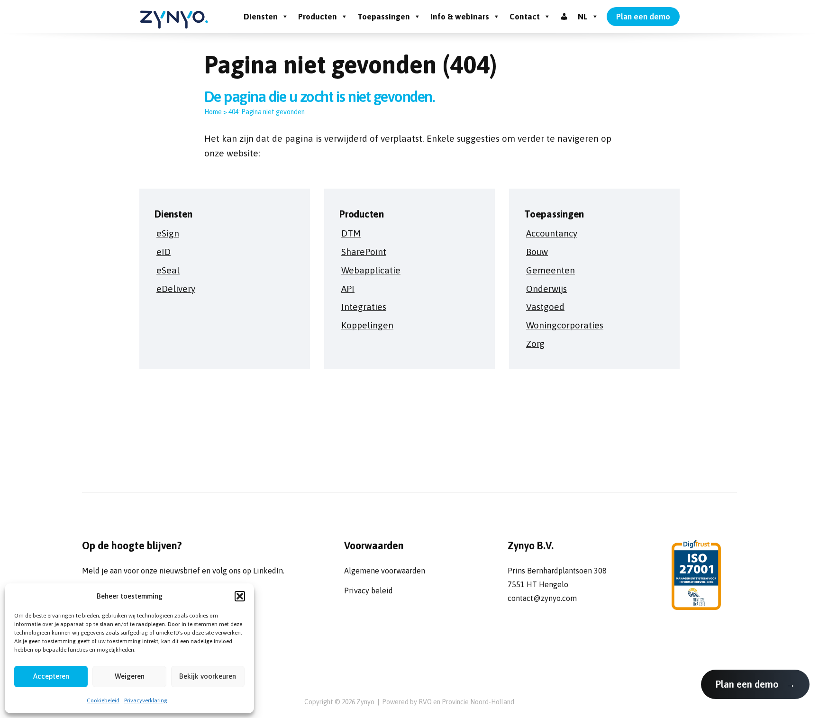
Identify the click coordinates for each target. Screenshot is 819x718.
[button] (240, 596)
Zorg (535, 343)
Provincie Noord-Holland (478, 702)
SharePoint (363, 251)
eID (163, 251)
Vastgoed (545, 306)
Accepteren (51, 676)
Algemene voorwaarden (384, 570)
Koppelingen (367, 325)
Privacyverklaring (145, 700)
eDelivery (175, 288)
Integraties (363, 306)
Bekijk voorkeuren (207, 676)
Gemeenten (550, 270)
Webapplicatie (370, 270)
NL (583, 16)
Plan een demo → (755, 684)
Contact (525, 16)
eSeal (168, 270)
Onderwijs (546, 288)
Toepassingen (383, 16)
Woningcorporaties (564, 325)
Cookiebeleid (103, 700)
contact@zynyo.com (542, 598)
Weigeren (130, 676)
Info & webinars (459, 16)
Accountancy (551, 233)
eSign (167, 233)
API (348, 288)
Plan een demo (643, 16)
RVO (425, 702)
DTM (351, 233)
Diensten (261, 16)
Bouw (537, 251)
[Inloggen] (564, 16)
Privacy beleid (368, 590)
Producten (317, 16)
